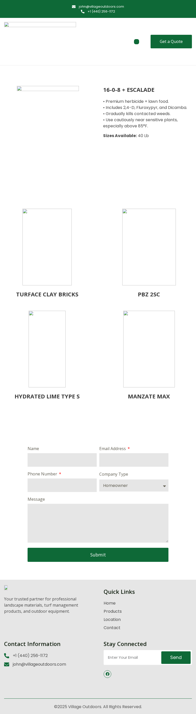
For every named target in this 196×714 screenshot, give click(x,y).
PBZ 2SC (149, 294)
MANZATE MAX (149, 396)
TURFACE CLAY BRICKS (47, 294)
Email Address (113, 449)
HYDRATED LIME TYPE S (47, 396)
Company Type (113, 474)
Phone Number (43, 474)
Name (33, 449)
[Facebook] (107, 674)
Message (36, 499)
